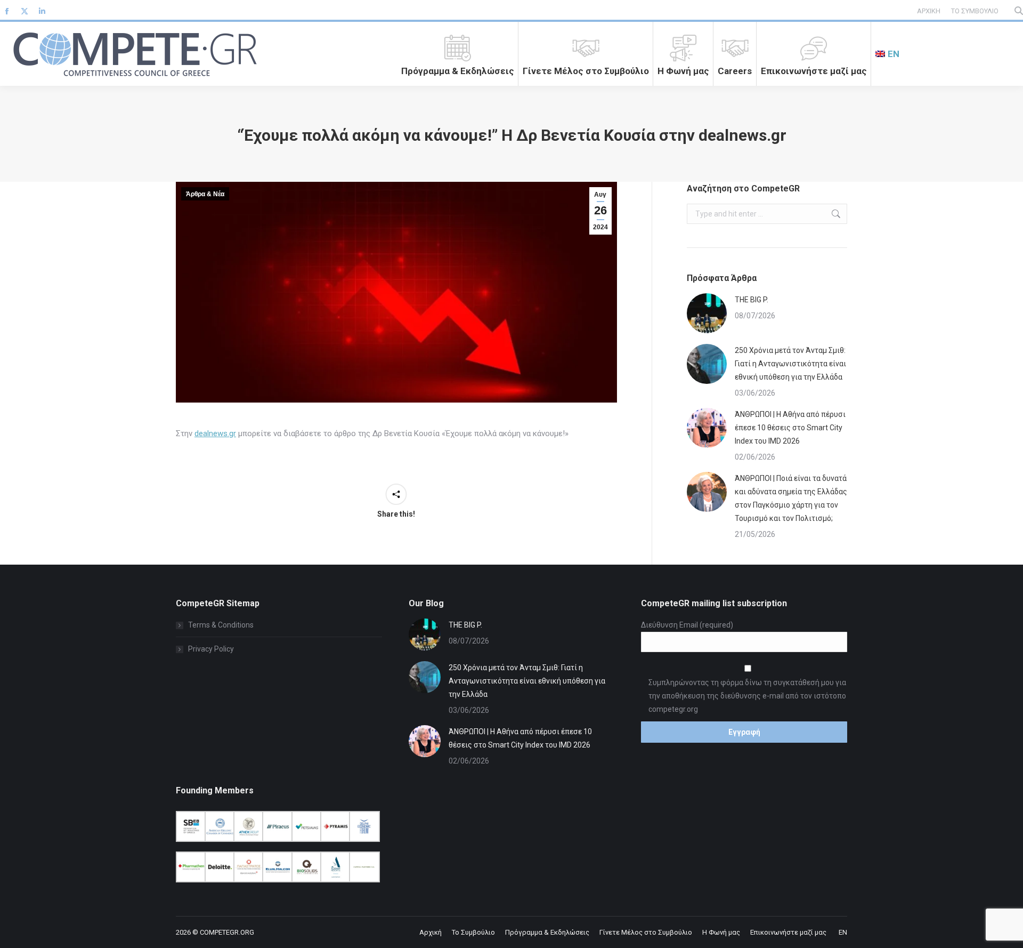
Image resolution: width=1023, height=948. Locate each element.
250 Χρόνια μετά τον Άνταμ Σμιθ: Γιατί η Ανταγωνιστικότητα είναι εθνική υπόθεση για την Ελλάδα (790, 363)
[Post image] (707, 313)
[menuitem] (887, 54)
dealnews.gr (215, 433)
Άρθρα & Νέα (205, 194)
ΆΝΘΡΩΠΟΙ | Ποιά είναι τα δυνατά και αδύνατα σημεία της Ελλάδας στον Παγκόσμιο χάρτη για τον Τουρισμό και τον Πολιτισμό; (791, 498)
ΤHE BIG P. (751, 299)
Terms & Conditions (221, 625)
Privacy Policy (211, 649)
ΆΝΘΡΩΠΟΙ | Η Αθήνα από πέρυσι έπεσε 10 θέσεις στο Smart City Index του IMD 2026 (790, 427)
